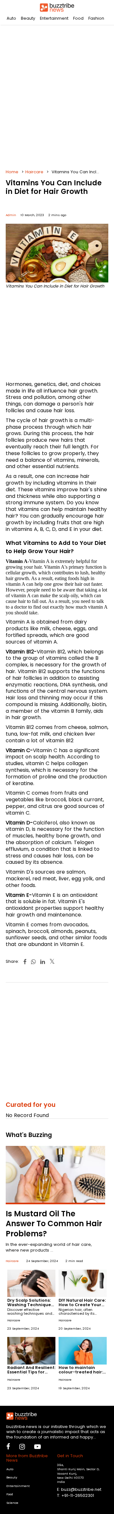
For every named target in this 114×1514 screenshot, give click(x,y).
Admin (11, 215)
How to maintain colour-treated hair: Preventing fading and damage (81, 1374)
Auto (11, 18)
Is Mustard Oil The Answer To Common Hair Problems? (54, 1223)
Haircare (34, 172)
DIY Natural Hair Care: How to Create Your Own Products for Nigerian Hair (82, 1307)
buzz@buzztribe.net (81, 1489)
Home (12, 172)
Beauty (28, 18)
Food (78, 18)
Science (12, 1503)
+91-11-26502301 (77, 1495)
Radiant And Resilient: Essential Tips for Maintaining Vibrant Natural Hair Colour (31, 1374)
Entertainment (54, 18)
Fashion (96, 18)
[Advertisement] (57, 95)
